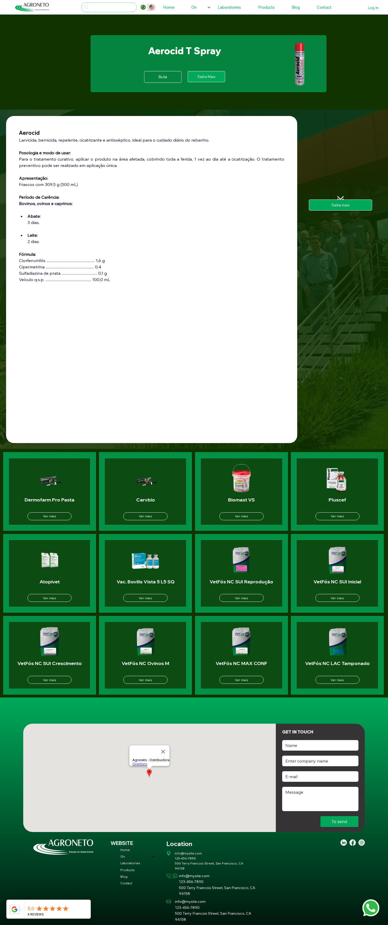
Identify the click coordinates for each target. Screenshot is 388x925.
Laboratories (130, 863)
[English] (151, 7)
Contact (126, 883)
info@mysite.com (188, 853)
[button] (206, 76)
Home (125, 850)
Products (127, 870)
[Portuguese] (143, 7)
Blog (123, 876)
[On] (153, 856)
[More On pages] (209, 7)
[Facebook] (352, 842)
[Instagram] (361, 842)
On (122, 856)
